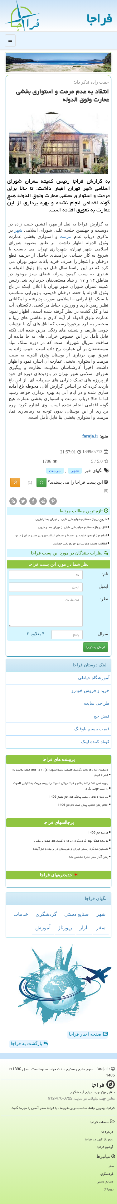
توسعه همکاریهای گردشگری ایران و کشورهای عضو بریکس (71, 841)
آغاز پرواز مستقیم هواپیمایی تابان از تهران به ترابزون (72, 527)
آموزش (43, 927)
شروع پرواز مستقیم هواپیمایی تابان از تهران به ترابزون (71, 519)
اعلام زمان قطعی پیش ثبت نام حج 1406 (83, 805)
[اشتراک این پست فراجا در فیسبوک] (33, 500)
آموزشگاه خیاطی (94, 677)
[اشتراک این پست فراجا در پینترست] (53, 500)
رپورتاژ (65, 927)
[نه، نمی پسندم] (15, 482)
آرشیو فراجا (105, 1147)
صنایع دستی (76, 914)
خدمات (20, 914)
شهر (18, 230)
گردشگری (46, 914)
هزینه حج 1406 (98, 832)
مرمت (65, 236)
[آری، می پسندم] (41, 482)
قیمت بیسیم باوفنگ (92, 729)
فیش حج (102, 716)
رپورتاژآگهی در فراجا (99, 1139)
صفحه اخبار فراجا (86, 1034)
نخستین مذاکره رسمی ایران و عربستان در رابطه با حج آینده (70, 849)
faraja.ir (90, 436)
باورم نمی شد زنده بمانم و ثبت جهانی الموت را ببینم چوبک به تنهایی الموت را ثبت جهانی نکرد (60, 785)
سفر (100, 927)
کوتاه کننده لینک (95, 741)
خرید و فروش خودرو (90, 690)
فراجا (99, 18)
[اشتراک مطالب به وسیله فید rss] (13, 500)
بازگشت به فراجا (27, 1043)
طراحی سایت (97, 703)
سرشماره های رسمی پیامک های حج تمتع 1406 (78, 797)
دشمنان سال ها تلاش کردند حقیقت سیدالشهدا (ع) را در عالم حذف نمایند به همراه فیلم (60, 772)
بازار (84, 927)
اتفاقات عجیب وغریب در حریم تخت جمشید (80, 543)
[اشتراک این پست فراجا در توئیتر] (23, 500)
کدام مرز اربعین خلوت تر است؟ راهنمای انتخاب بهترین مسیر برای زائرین (61, 535)
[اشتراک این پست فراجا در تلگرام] (43, 500)
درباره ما (107, 1131)
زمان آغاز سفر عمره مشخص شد (88, 857)
